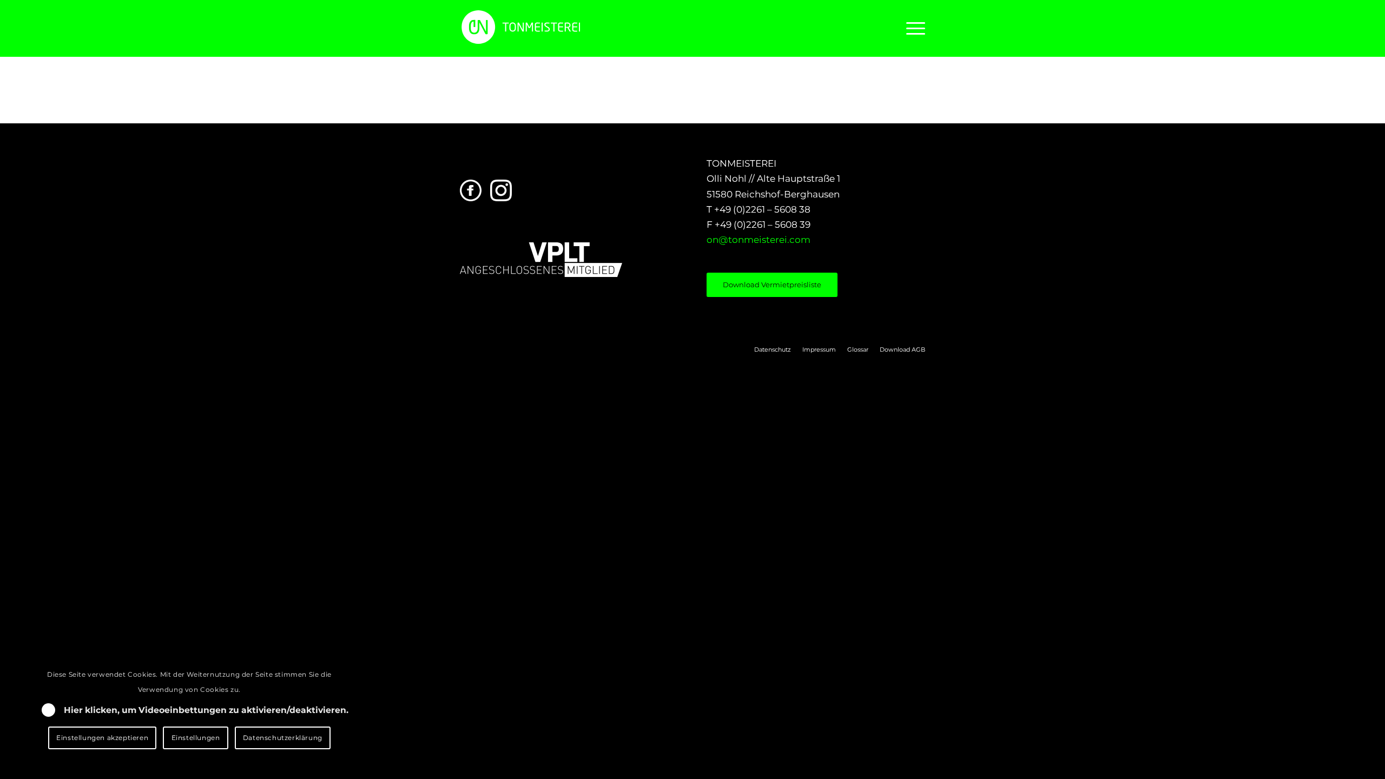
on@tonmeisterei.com (758, 239)
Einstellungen (196, 738)
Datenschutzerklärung (282, 738)
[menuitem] (912, 28)
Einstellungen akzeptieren (102, 738)
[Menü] (912, 28)
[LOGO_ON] (557, 27)
